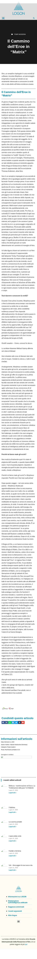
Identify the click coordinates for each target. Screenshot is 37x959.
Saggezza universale (16, 907)
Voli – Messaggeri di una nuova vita (20, 865)
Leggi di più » (12, 792)
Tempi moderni (20, 34)
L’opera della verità (15, 836)
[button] (3, 18)
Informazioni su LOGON (17, 897)
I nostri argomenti (15, 911)
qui (26, 944)
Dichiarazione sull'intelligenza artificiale (17, 901)
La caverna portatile (15, 822)
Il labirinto (12, 807)
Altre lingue (12, 915)
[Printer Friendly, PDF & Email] (8, 708)
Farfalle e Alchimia (15, 851)
